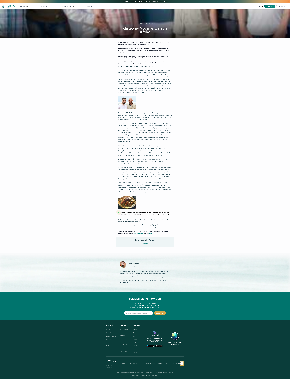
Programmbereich (139, 233)
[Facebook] (173, 363)
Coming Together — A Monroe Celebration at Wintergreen (145, 1)
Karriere (135, 332)
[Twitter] (176, 363)
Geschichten (123, 347)
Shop (150, 233)
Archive (135, 352)
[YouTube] (170, 363)
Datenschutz (124, 363)
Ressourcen (123, 325)
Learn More (145, 243)
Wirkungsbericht (154, 375)
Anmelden (282, 6)
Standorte (135, 339)
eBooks (121, 341)
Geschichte (109, 329)
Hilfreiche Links (124, 344)
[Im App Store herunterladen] (159, 346)
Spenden (269, 6)
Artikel (108, 345)
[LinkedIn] (179, 363)
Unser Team (136, 336)
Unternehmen (137, 325)
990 (146, 375)
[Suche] (255, 6)
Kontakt (135, 329)
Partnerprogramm (124, 351)
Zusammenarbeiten (111, 336)
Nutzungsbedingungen (139, 348)
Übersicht (108, 332)
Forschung (109, 325)
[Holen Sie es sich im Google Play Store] (150, 346)
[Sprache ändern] (259, 6)
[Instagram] (167, 363)
